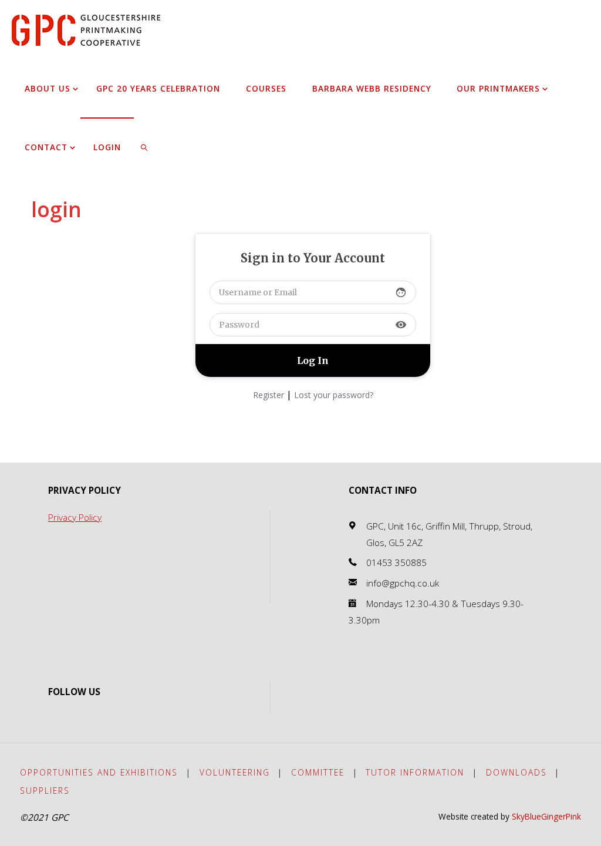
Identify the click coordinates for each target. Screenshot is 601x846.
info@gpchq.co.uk (402, 583)
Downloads (516, 772)
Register (268, 394)
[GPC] (86, 29)
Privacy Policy (75, 517)
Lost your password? (333, 394)
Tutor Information (415, 772)
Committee (318, 772)
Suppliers (45, 790)
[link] (145, 146)
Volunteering (235, 772)
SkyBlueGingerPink (546, 816)
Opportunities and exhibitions (99, 772)
